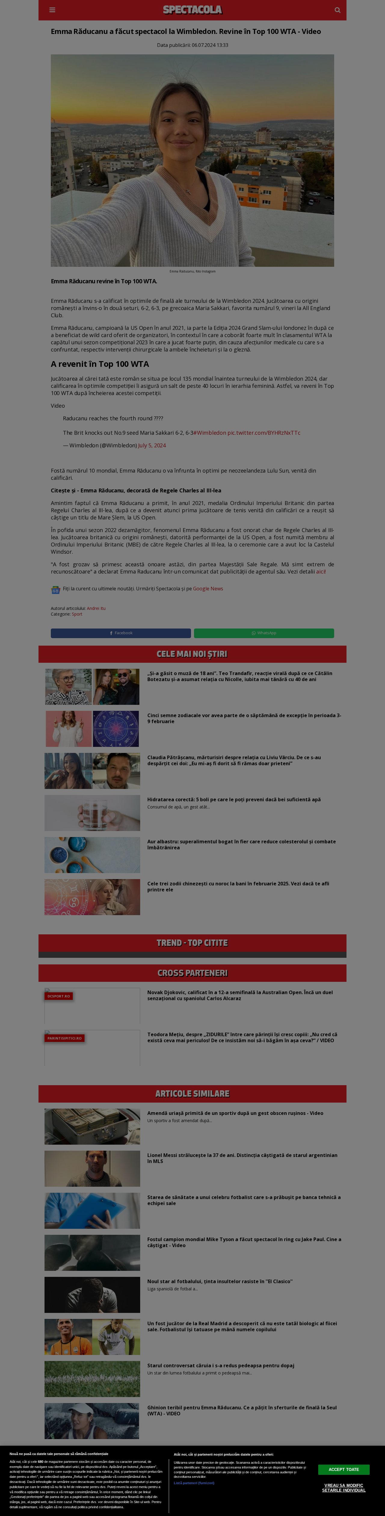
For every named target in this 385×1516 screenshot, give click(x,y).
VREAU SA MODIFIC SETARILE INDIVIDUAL (343, 1488)
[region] (192, 1481)
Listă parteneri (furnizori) (194, 1483)
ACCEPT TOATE (344, 1469)
